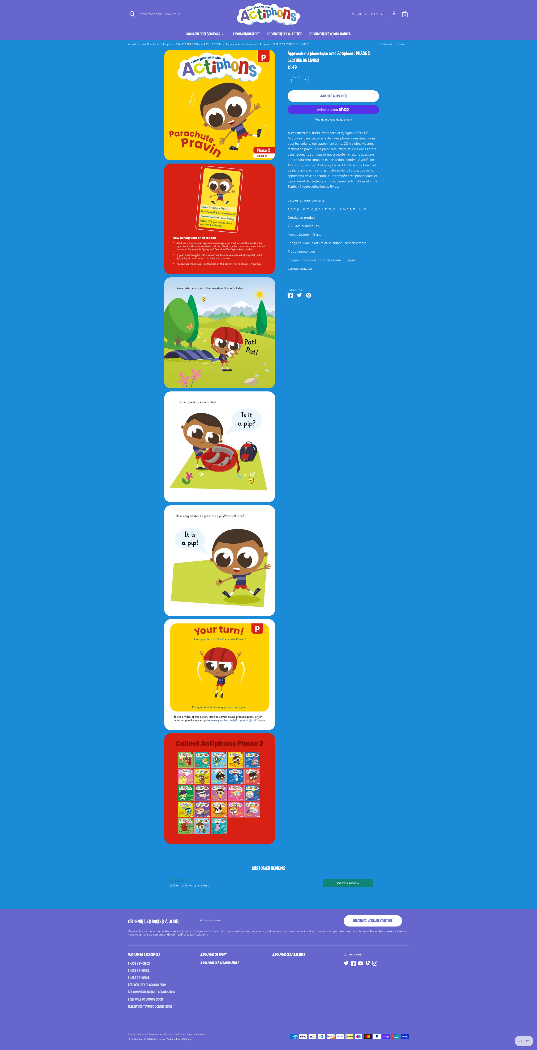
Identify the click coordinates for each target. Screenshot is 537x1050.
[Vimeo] (367, 963)
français (355, 14)
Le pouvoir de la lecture (284, 33)
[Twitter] (346, 963)
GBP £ (375, 14)
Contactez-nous (137, 1034)
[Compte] (394, 12)
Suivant (401, 44)
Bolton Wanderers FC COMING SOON (151, 992)
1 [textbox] (292, 80)
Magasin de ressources (203, 33)
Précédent (387, 44)
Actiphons (159, 1039)
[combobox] (298, 79)
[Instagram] (374, 963)
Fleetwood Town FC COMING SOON (150, 1006)
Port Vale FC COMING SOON (145, 999)
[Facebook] (353, 963)
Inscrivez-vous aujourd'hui (372, 920)
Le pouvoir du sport (246, 33)
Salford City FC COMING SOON (147, 985)
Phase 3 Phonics (139, 970)
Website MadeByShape (179, 1039)
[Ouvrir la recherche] (132, 14)
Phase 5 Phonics (139, 978)
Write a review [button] (348, 883)
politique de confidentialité (190, 1034)
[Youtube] (360, 963)
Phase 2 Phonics (139, 963)
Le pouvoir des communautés (330, 33)
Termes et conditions (160, 1034)
